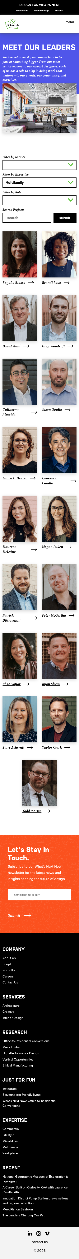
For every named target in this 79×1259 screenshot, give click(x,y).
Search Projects (13, 210)
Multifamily (10, 1147)
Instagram (9, 1088)
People (7, 964)
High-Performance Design (20, 1053)
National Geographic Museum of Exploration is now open (35, 1179)
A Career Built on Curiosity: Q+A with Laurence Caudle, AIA (34, 1190)
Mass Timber (11, 1047)
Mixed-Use (10, 1141)
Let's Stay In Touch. (28, 853)
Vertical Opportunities (17, 1059)
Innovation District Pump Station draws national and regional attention (35, 1201)
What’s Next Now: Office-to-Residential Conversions (29, 1103)
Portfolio (8, 970)
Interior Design (41, 10)
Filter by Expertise (15, 174)
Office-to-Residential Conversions (25, 1041)
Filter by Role (11, 192)
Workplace (10, 1153)
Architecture (22, 10)
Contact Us (10, 982)
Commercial (11, 1128)
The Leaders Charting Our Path (24, 1215)
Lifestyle (8, 1135)
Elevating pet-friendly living (21, 1094)
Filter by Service (14, 157)
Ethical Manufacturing (17, 1065)
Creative (59, 10)
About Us (9, 958)
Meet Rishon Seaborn (17, 1209)
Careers (8, 976)
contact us (39, 1241)
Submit (65, 218)
